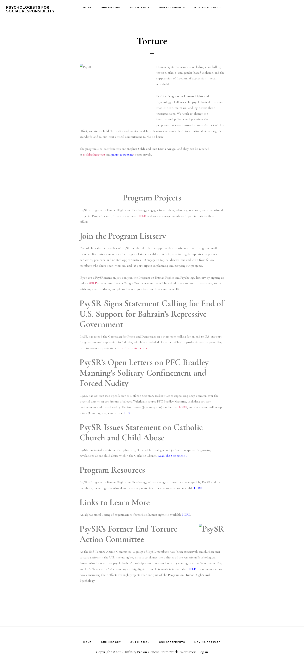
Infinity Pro (133, 651)
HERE (142, 216)
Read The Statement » (132, 348)
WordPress (188, 651)
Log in (203, 651)
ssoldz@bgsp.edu (94, 154)
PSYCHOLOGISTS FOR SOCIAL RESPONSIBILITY (30, 9)
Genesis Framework (163, 651)
